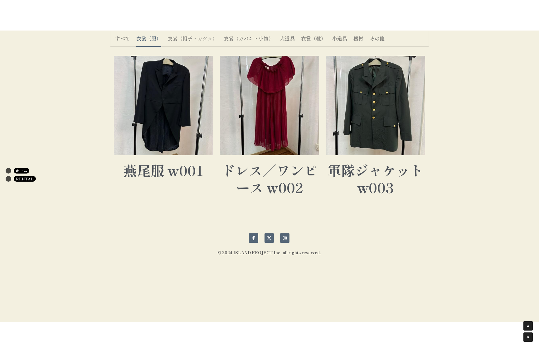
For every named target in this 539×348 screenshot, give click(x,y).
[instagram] (284, 238)
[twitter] (269, 238)
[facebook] (253, 238)
